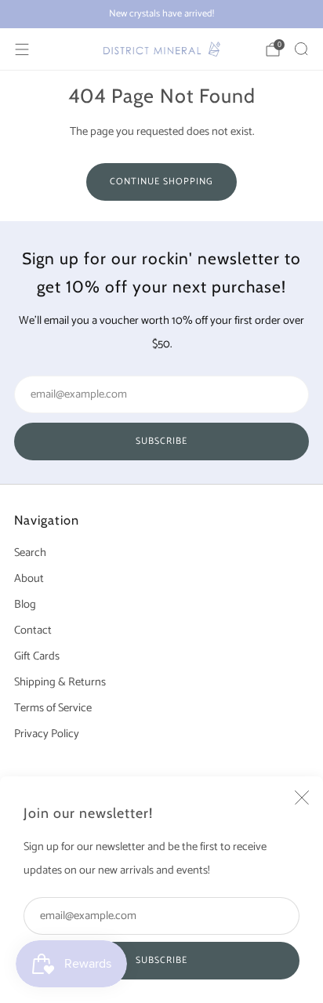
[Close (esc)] (302, 797)
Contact (33, 630)
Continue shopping (161, 181)
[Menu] (22, 49)
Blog (25, 604)
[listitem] (161, 14)
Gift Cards (37, 656)
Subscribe (161, 960)
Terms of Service (53, 708)
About (29, 578)
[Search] (301, 48)
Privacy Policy (46, 734)
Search (30, 552)
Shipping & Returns (60, 682)
